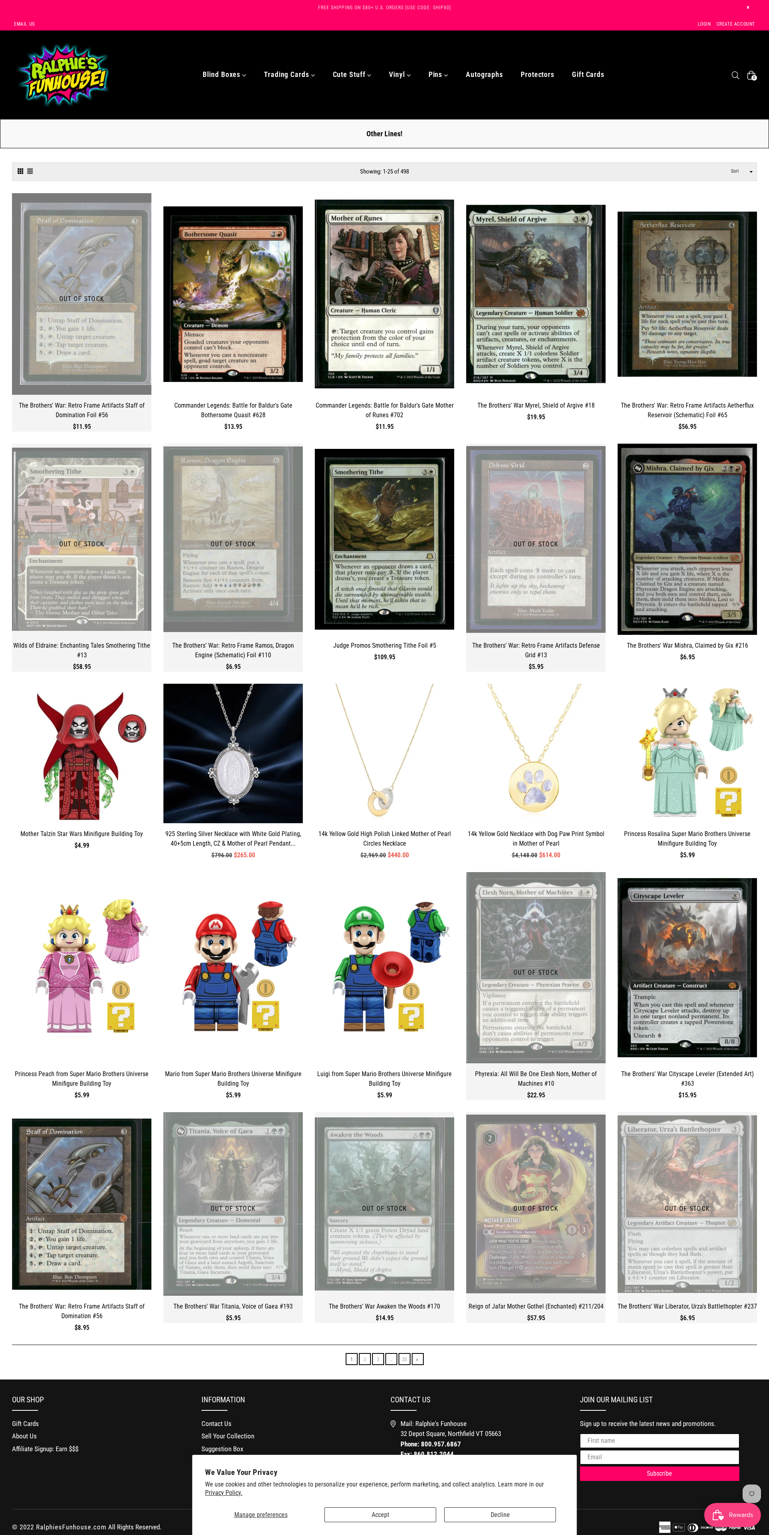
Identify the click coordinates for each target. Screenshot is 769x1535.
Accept (380, 1515)
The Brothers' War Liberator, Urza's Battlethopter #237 (687, 1306)
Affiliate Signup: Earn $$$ (45, 1449)
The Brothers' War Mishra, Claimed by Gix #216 (687, 645)
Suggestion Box (222, 1449)
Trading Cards (287, 74)
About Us (24, 1436)
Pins (437, 74)
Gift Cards (588, 74)
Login (704, 24)
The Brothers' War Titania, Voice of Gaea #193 (233, 1306)
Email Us (24, 24)
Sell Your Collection (227, 1436)
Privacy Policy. (223, 1493)
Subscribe (659, 1473)
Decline (500, 1515)
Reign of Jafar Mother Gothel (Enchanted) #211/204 (536, 1306)
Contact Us (216, 1424)
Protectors (537, 74)
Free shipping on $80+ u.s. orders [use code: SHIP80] (384, 7)
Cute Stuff (350, 74)
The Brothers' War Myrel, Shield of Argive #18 (536, 405)
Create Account (736, 24)
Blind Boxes (222, 74)
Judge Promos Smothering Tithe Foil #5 (384, 645)
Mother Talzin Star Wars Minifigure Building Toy (81, 834)
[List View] (30, 170)
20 (404, 1359)
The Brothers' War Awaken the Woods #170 (384, 1306)
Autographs (484, 74)
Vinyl (398, 74)
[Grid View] (20, 170)
